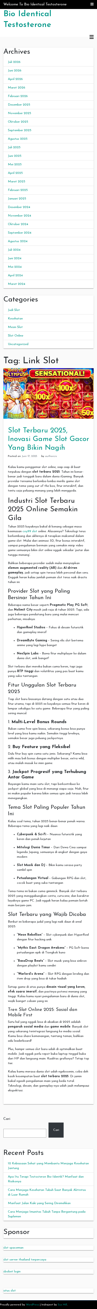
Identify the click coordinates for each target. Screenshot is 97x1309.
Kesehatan (15, 318)
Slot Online (15, 335)
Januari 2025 (17, 198)
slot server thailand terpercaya (24, 1259)
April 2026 (15, 79)
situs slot (9, 1290)
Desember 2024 (19, 207)
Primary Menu (92, 37)
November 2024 (19, 215)
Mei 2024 (15, 267)
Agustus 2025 (18, 139)
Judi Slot (14, 310)
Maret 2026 (16, 87)
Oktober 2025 (18, 122)
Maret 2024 (16, 284)
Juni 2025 (14, 156)
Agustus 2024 (18, 241)
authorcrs (51, 456)
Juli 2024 (14, 250)
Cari (6, 1119)
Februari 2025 (18, 190)
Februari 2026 (18, 96)
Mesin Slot (15, 327)
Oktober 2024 (18, 224)
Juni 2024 (14, 258)
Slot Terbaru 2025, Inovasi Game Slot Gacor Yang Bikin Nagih (48, 439)
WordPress (32, 1304)
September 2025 (19, 130)
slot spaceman (13, 1247)
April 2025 (15, 173)
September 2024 (19, 233)
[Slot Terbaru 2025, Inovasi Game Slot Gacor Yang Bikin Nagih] (48, 393)
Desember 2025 (19, 104)
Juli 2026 (14, 62)
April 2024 (15, 275)
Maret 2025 (16, 181)
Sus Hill (62, 1304)
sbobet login (12, 1271)
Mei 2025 (15, 164)
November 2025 (19, 113)
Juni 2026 (14, 70)
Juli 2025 (14, 147)
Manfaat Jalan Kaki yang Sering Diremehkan (39, 1203)
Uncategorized (18, 344)
